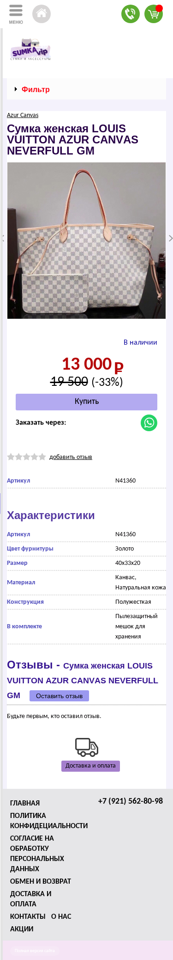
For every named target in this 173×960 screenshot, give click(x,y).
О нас (61, 917)
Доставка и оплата (91, 765)
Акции (21, 929)
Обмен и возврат (40, 882)
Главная (25, 803)
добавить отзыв (70, 457)
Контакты (28, 917)
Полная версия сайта (35, 951)
